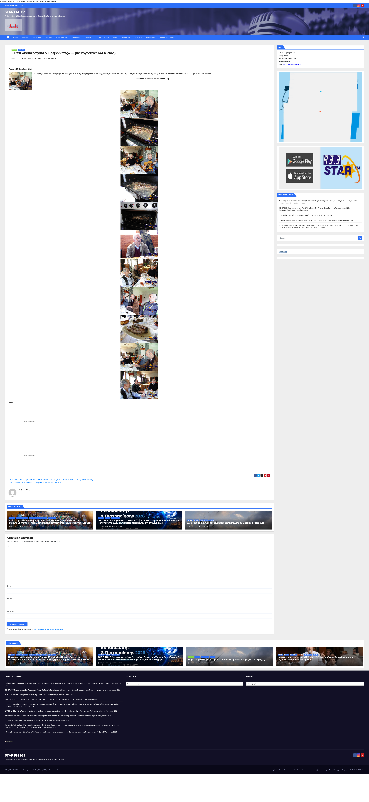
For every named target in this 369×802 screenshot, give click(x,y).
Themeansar (60, 770)
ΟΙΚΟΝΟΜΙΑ (293, 654)
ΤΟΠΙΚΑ (25, 37)
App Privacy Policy (277, 770)
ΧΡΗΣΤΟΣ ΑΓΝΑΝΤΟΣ (50, 58)
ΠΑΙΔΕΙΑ (108, 517)
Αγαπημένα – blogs (168, 37)
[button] (363, 37)
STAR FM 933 (15, 12)
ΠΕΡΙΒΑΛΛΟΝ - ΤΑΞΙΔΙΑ (22, 517)
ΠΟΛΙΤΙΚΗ (48, 37)
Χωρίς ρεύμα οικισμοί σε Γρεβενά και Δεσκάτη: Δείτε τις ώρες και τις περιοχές (225, 522)
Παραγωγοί (138, 37)
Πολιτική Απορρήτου (334, 770)
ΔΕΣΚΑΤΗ (196, 520)
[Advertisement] (57, 787)
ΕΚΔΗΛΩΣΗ (76, 37)
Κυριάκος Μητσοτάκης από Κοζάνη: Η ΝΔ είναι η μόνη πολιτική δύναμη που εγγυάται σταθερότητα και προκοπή (317, 220)
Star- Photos (103, 37)
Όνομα (9, 586)
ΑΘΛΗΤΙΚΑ (37, 37)
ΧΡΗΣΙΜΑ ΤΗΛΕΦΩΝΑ (356, 770)
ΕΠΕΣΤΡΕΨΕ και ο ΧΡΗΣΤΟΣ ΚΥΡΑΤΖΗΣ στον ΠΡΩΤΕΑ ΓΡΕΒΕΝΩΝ (30, 720)
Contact (88, 37)
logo (115, 37)
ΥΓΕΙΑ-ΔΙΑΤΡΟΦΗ (62, 37)
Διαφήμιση (126, 37)
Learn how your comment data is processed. (49, 629)
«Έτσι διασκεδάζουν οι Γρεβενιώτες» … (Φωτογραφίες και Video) (64, 53)
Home (15, 37)
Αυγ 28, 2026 (283, 663)
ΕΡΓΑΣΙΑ (280, 654)
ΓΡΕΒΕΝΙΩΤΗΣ (28, 58)
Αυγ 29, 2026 (14, 526)
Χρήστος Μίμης (25, 490)
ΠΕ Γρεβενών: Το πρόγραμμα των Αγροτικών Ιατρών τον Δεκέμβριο (35, 482)
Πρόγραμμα (150, 37)
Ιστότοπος (10, 611)
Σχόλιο (9, 546)
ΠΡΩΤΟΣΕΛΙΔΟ (52, 517)
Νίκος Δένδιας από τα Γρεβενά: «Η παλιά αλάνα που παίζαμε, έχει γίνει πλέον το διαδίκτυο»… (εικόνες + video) (51, 480)
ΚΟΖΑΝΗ (286, 654)
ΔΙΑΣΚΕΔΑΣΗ (38, 58)
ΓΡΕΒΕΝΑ (14, 49)
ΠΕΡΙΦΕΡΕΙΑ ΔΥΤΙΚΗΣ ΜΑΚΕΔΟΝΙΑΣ (38, 517)
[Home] (8, 37)
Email (9, 598)
